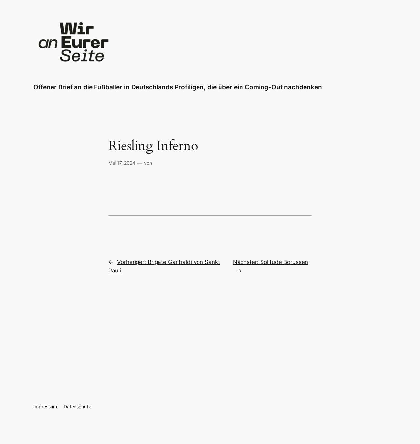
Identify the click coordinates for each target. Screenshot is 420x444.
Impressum (45, 406)
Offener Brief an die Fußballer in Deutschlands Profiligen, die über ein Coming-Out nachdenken (177, 87)
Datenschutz (77, 406)
